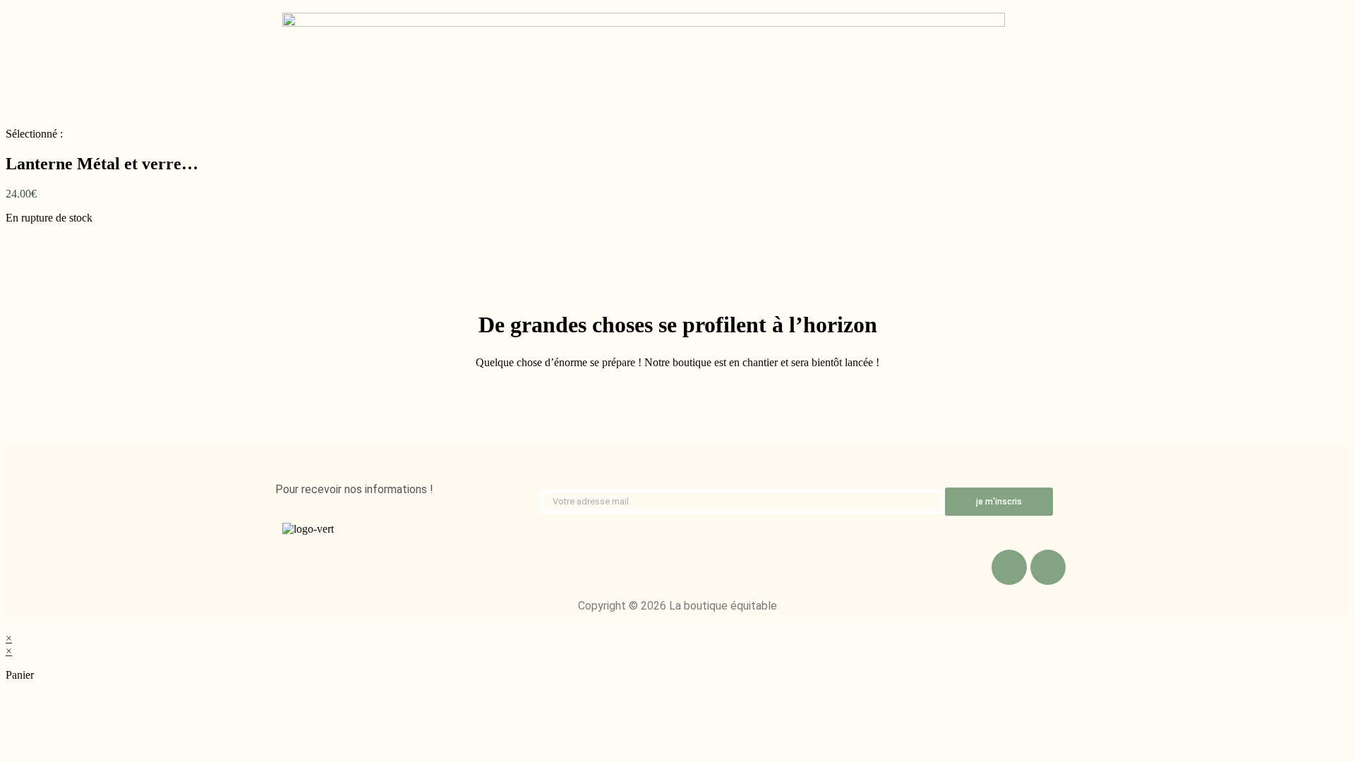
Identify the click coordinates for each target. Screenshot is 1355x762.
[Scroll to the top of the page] (10, 625)
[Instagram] (1048, 567)
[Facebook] (1009, 567)
